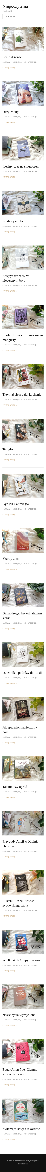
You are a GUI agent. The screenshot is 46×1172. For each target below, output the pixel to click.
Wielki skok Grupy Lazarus (21, 960)
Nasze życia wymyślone (18, 1015)
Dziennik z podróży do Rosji (22, 673)
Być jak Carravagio (15, 504)
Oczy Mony (10, 112)
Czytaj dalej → (9, 67)
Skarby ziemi (11, 558)
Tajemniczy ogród (14, 787)
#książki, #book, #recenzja (25, 62)
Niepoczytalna (15, 6)
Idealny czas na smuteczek (20, 166)
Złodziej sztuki (12, 221)
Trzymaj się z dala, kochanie (21, 394)
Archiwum (10, 16)
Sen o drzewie (12, 57)
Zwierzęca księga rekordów (21, 1129)
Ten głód (8, 449)
